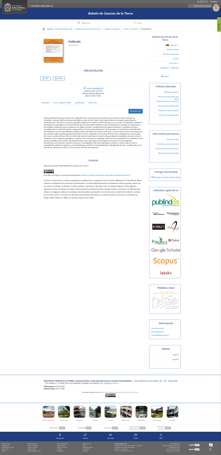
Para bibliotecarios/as (160, 335)
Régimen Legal (6, 444)
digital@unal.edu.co (174, 447)
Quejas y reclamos (62, 447)
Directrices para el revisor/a (168, 101)
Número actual (173, 50)
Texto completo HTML (62, 103)
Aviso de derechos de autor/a (167, 149)
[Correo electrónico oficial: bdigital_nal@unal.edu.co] (198, 2)
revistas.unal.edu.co (42, 5)
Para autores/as (157, 332)
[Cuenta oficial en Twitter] (204, 2)
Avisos (176, 59)
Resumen (45, 103)
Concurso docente (33, 447)
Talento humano (32, 444)
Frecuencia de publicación (168, 106)
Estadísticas (79, 103)
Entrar (139, 23)
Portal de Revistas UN (63, 29)
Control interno (32, 449)
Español (173, 45)
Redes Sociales (61, 445)
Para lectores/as (157, 328)
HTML (60, 78)
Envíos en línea (173, 139)
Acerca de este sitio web (173, 449)
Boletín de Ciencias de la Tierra (110, 13)
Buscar (166, 77)
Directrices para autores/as (168, 144)
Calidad (4, 451)
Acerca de (173, 63)
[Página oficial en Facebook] (201, 2)
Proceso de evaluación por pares (168, 98)
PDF (46, 78)
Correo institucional (62, 444)
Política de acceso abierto (169, 111)
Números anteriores (113, 29)
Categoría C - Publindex (169, 68)
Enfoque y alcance (171, 92)
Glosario (85, 451)
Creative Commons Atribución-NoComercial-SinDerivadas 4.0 (105, 175)
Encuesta (59, 449)
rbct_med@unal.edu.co (109, 383)
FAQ (84, 445)
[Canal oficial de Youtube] (206, 2)
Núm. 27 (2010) (130, 29)
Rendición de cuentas (8, 447)
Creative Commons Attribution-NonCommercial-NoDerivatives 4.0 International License (120, 392)
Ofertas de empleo (33, 445)
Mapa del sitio (87, 444)
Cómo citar (92, 103)
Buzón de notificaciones (34, 451)
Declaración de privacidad (168, 153)
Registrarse (86, 23)
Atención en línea (88, 447)
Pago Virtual (5, 449)
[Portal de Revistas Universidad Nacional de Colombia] (43, 29)
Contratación (5, 445)
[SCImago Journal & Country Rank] (165, 177)
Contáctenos (86, 449)
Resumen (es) (135, 111)
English (176, 355)
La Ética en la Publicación (169, 115)
